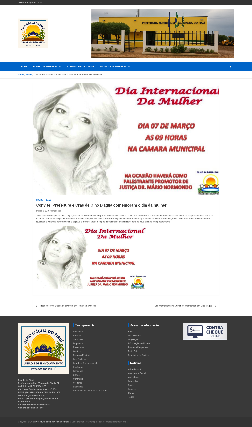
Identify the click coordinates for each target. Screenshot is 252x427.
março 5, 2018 (42, 211)
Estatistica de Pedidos (138, 355)
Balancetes (78, 347)
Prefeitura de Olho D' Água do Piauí (52, 421)
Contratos (78, 379)
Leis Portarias (79, 359)
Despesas (78, 331)
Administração (135, 369)
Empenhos (78, 343)
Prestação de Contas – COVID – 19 (90, 390)
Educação (133, 381)
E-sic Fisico (133, 351)
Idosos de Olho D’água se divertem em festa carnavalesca (68, 305)
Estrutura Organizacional (85, 363)
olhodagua (56, 211)
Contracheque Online (80, 66)
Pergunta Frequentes (138, 347)
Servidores (78, 339)
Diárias (76, 375)
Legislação (133, 339)
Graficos (77, 351)
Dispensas (78, 386)
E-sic (130, 331)
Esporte (132, 389)
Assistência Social (137, 373)
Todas (47, 200)
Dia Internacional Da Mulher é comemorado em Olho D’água (183, 305)
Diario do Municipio (82, 355)
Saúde (39, 200)
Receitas (77, 335)
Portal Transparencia (47, 66)
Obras (131, 393)
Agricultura (133, 377)
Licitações (78, 371)
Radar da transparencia (115, 66)
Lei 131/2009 (134, 335)
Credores (77, 382)
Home (24, 66)
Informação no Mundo (139, 343)
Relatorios (78, 367)
